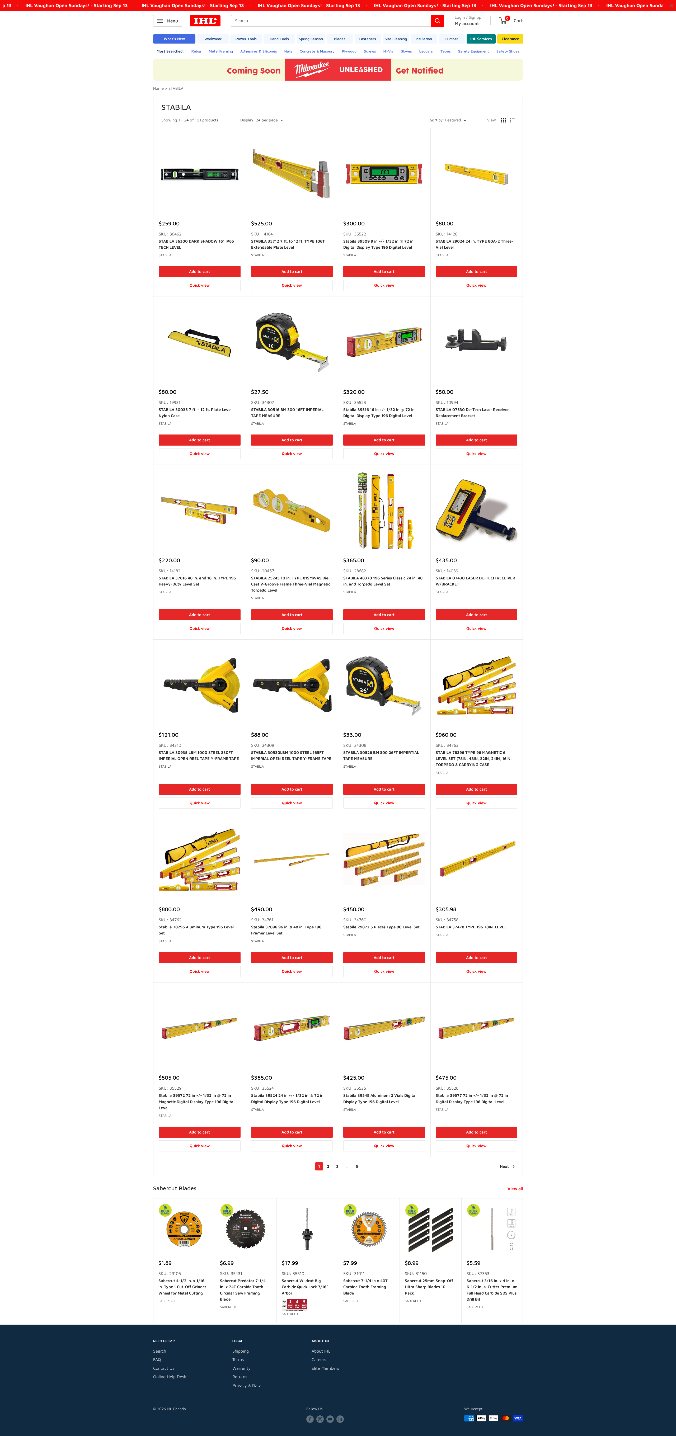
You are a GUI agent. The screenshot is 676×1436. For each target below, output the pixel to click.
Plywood (349, 51)
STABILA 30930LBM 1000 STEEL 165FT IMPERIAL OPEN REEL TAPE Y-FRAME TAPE (291, 755)
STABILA (165, 255)
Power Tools (246, 38)
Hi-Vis (388, 51)
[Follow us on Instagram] (320, 1419)
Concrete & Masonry (317, 51)
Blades (339, 38)
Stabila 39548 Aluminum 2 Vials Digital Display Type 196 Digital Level (379, 1098)
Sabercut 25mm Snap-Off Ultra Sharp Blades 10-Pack (429, 1286)
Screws (370, 51)
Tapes (445, 51)
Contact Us (163, 1368)
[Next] (523, 1260)
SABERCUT (166, 1301)
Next (504, 1166)
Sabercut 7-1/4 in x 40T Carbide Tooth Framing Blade (365, 1286)
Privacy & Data (246, 1385)
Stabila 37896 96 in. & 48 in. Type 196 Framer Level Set (286, 930)
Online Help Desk (169, 1376)
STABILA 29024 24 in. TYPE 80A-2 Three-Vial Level (474, 244)
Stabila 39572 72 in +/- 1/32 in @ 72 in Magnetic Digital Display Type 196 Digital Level (196, 1101)
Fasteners (367, 38)
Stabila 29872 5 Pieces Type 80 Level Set (381, 927)
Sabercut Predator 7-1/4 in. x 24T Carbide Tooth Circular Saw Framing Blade (243, 1289)
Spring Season (311, 38)
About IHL (321, 1351)
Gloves (406, 51)
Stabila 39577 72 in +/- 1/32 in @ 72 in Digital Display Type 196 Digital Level (472, 1098)
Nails (288, 51)
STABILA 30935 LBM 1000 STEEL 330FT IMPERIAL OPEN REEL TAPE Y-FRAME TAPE (199, 755)
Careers (319, 1359)
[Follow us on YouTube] (330, 1419)
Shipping (240, 1351)
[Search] (437, 21)
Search (159, 1351)
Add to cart (199, 271)
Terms (238, 1359)
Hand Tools (279, 38)
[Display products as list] (512, 120)
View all (516, 1188)
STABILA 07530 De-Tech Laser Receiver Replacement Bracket (472, 412)
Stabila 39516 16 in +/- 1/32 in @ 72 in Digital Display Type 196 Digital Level (379, 412)
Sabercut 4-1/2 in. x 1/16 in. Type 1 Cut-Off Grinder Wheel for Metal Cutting (182, 1286)
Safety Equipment (473, 51)
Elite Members (325, 1368)
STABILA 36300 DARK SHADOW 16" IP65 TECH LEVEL (196, 244)
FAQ (157, 1359)
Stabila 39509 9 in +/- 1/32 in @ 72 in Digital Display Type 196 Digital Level (378, 244)
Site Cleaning (396, 38)
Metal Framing (221, 51)
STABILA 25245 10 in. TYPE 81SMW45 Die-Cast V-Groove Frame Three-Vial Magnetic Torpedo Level (290, 584)
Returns (239, 1376)
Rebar (196, 51)
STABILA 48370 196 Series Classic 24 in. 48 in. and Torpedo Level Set (382, 581)
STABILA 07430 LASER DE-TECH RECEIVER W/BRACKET (475, 581)
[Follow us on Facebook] (310, 1419)
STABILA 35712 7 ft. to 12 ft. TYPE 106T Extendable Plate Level (288, 244)
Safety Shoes (507, 51)
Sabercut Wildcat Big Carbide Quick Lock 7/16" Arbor (305, 1286)
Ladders (426, 51)
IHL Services (481, 38)
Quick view (200, 285)
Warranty (241, 1368)
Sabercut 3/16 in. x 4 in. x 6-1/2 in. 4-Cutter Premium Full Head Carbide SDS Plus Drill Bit (492, 1289)
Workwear (213, 38)
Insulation (424, 38)
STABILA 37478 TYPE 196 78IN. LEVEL (471, 927)
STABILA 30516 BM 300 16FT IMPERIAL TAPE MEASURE (287, 412)
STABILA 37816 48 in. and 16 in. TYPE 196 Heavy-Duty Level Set (197, 581)
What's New (174, 38)
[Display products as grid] (503, 120)
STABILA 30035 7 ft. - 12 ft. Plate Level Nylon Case (195, 412)
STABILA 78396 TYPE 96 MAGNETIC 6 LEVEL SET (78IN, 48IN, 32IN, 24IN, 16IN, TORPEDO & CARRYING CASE (474, 758)
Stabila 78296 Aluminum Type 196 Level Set (196, 930)
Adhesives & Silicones (258, 51)
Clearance (510, 38)
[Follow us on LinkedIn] (340, 1419)
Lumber (451, 38)
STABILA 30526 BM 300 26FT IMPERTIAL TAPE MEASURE (381, 755)
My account (467, 23)
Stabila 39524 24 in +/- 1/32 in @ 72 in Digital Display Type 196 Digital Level (287, 1098)
